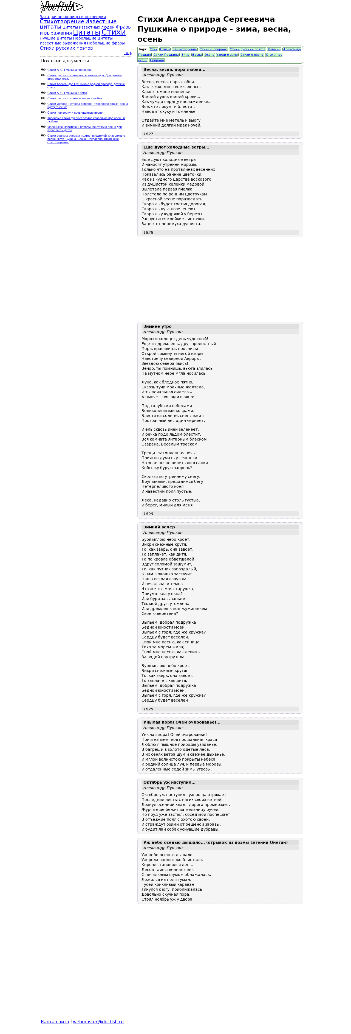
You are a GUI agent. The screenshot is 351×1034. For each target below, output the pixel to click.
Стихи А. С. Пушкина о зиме (67, 92)
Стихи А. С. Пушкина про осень (69, 69)
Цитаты (86, 32)
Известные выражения (63, 43)
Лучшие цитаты (56, 38)
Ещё (127, 53)
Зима (185, 55)
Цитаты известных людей (89, 27)
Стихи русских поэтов (247, 49)
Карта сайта (55, 1021)
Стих (153, 49)
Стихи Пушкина (166, 55)
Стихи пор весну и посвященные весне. (75, 112)
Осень (209, 55)
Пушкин (274, 49)
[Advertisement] (220, 279)
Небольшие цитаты (93, 38)
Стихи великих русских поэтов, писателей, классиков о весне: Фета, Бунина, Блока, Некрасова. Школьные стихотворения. (86, 139)
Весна (197, 55)
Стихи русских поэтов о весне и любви (74, 98)
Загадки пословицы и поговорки (73, 17)
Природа (157, 60)
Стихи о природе (213, 49)
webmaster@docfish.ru (98, 1021)
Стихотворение (184, 49)
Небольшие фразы (106, 43)
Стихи (165, 49)
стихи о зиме (227, 55)
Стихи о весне (251, 55)
